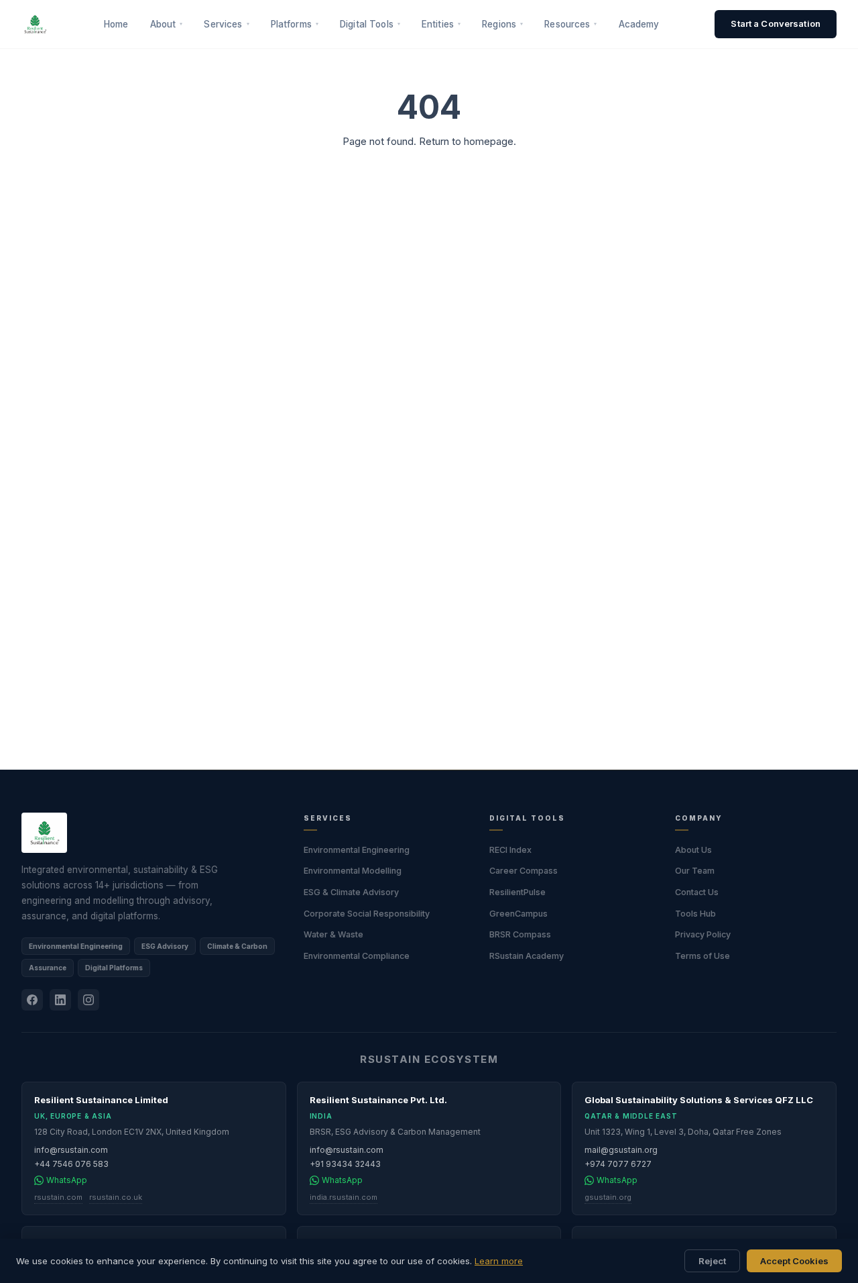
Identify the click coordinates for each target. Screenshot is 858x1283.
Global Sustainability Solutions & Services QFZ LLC (699, 1099)
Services (226, 24)
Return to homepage (466, 141)
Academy (639, 24)
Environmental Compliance (357, 956)
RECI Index (510, 850)
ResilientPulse (517, 892)
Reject (712, 1260)
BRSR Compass (520, 934)
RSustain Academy (526, 956)
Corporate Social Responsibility (367, 914)
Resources (570, 24)
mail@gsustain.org (621, 1150)
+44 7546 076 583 (71, 1164)
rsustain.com (58, 1197)
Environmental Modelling (353, 871)
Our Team (695, 871)
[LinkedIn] (60, 1000)
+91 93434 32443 (345, 1164)
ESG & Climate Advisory (351, 892)
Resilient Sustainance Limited (101, 1099)
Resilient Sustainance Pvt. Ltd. (378, 1099)
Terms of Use (702, 956)
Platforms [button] (294, 24)
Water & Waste (333, 934)
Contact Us (697, 892)
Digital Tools (370, 24)
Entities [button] (441, 24)
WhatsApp (66, 1180)
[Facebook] (32, 1000)
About (166, 24)
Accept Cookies (794, 1260)
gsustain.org (608, 1197)
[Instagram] (88, 1000)
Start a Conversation (775, 23)
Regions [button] (502, 24)
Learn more (499, 1260)
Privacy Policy (703, 934)
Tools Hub (695, 914)
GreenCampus (518, 914)
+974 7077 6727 (618, 1164)
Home (116, 24)
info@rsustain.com (71, 1150)
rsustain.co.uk (115, 1197)
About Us (693, 850)
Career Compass (523, 871)
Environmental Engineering (357, 850)
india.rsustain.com (343, 1197)
